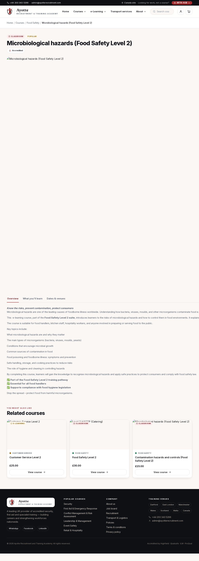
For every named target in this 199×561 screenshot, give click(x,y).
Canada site (130, 3)
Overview (13, 298)
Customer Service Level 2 (25, 457)
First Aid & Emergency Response (80, 508)
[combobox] (164, 11)
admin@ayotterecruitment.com (46, 3)
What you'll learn (32, 298)
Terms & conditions (116, 527)
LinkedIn (43, 528)
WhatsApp (13, 528)
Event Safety (70, 525)
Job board (111, 508)
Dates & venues (56, 298)
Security (68, 504)
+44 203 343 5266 (19, 3)
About (139, 11)
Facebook (28, 528)
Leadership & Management (77, 521)
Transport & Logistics (117, 518)
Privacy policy (113, 532)
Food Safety (33, 22)
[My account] (181, 11)
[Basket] (189, 11)
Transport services (121, 11)
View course (35, 472)
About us (110, 504)
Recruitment (112, 513)
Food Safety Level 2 (84, 457)
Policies (110, 522)
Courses (78, 11)
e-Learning (96, 11)
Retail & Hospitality (73, 530)
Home (65, 11)
